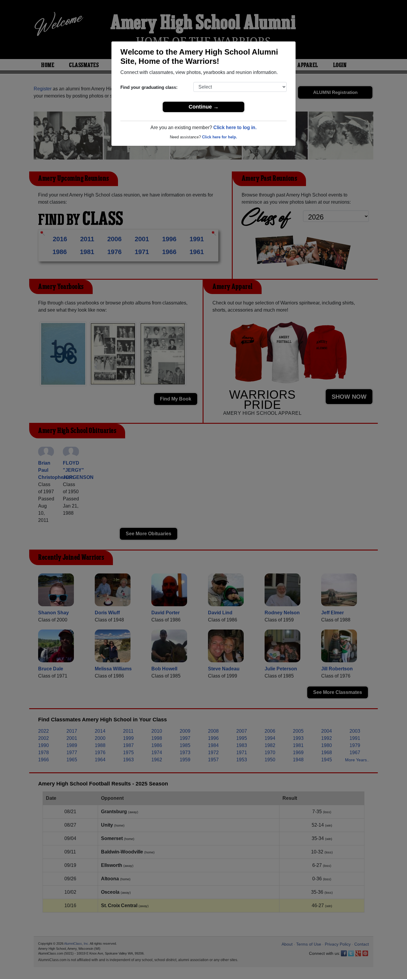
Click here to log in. (235, 127)
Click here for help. (219, 137)
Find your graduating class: (149, 87)
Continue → (204, 107)
